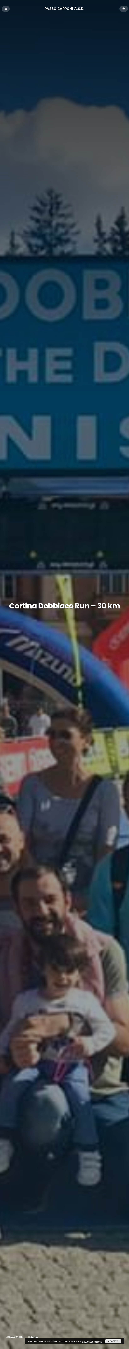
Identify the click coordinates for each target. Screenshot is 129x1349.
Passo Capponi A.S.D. (64, 8)
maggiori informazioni (92, 1341)
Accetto (113, 1341)
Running (34, 1337)
